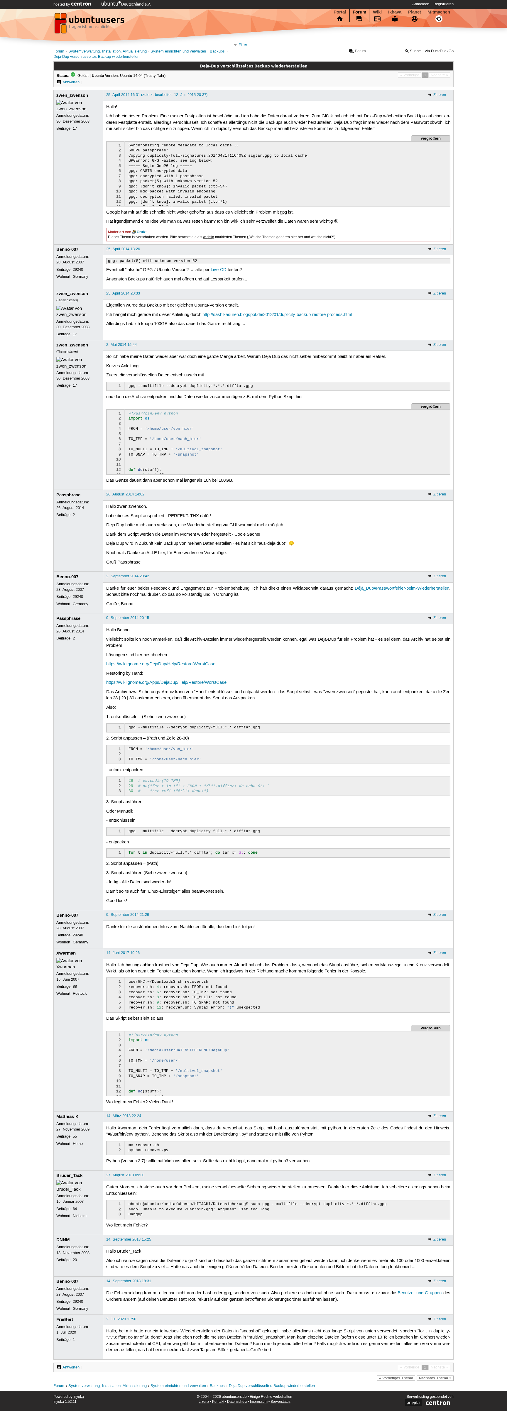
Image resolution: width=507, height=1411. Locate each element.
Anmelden (420, 4)
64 (75, 1209)
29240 (78, 269)
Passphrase (68, 495)
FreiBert (64, 1319)
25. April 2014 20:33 (123, 293)
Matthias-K (67, 1116)
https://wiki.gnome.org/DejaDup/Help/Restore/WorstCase (160, 664)
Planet (414, 12)
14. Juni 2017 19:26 (123, 952)
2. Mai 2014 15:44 (121, 344)
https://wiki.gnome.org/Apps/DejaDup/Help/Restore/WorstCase (166, 682)
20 (75, 1260)
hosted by (62, 4)
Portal (340, 12)
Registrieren (443, 4)
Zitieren (439, 94)
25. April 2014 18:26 (123, 249)
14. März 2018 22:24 (123, 1116)
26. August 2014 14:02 (125, 494)
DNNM (63, 1240)
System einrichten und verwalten (178, 51)
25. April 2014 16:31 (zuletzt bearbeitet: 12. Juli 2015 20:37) (156, 94)
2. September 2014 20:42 (127, 576)
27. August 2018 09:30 (125, 1175)
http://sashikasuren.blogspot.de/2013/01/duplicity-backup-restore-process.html (277, 314)
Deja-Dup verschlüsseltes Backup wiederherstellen (96, 57)
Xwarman (66, 953)
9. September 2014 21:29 (127, 914)
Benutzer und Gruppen (420, 1293)
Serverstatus (280, 1402)
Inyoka (78, 1397)
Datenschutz (237, 1402)
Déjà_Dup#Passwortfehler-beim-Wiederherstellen (402, 588)
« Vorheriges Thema (396, 1378)
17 (75, 128)
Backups (217, 51)
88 (75, 986)
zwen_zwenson (72, 95)
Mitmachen (438, 12)
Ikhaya (394, 12)
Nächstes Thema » (435, 1378)
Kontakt (218, 1402)
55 (75, 1136)
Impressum (259, 1402)
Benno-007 (67, 249)
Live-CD (219, 270)
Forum (359, 12)
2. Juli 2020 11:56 (121, 1319)
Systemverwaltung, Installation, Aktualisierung (107, 51)
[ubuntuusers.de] (90, 25)
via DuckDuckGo (439, 51)
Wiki (377, 12)
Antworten (71, 82)
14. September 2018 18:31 (128, 1281)
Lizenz (204, 1402)
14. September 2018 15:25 (128, 1239)
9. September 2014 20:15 (127, 617)
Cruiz (141, 232)
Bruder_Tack (69, 1175)
